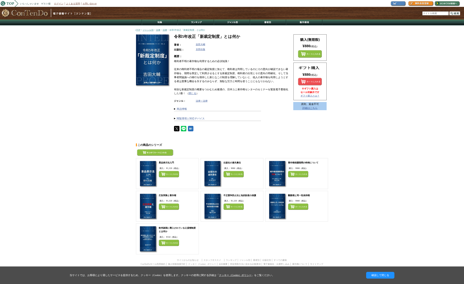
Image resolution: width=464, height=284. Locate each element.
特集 (160, 23)
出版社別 (266, 260)
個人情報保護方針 (176, 264)
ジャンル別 (232, 23)
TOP (138, 30)
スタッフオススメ (213, 260)
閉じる (192, 93)
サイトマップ (316, 264)
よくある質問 (73, 3)
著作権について (299, 264)
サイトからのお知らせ (189, 260)
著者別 (256, 260)
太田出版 (200, 49)
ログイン (58, 3)
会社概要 (223, 264)
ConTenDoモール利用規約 (153, 264)
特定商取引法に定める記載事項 (245, 264)
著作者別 (268, 23)
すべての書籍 (280, 260)
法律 (158, 30)
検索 (454, 13)
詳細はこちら (310, 108)
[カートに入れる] (310, 82)
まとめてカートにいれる (310, 54)
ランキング (196, 23)
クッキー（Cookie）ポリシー (202, 264)
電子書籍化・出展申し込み (276, 264)
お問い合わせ (90, 3)
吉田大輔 (200, 44)
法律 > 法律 (202, 100)
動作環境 (304, 23)
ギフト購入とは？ (310, 95)
